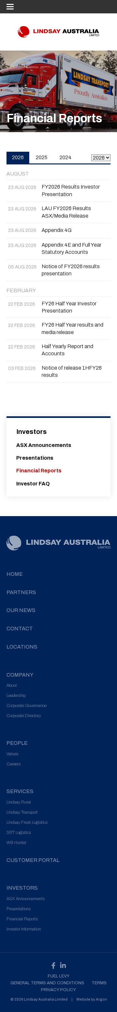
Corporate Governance (26, 705)
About (11, 685)
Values (12, 754)
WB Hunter (16, 842)
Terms (99, 983)
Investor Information (23, 929)
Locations (21, 647)
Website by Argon (91, 999)
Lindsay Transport (22, 812)
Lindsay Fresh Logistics (26, 822)
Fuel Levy (59, 976)
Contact (19, 628)
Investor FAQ (33, 483)
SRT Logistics (18, 832)
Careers (13, 764)
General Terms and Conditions (47, 983)
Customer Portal (32, 860)
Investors (31, 431)
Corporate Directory (23, 715)
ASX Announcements (43, 445)
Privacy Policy (58, 990)
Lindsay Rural (18, 802)
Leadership (16, 695)
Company (19, 675)
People (17, 743)
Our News (20, 610)
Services (19, 791)
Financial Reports (38, 470)
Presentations (34, 458)
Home (14, 574)
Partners (21, 592)
